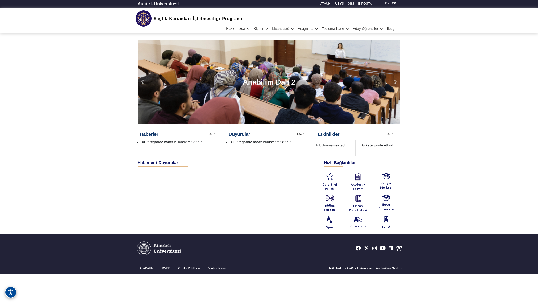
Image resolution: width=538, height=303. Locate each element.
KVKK (166, 268)
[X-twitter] (366, 248)
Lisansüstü (280, 29)
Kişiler (259, 29)
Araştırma (305, 29)
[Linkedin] (390, 248)
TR (394, 3)
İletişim (392, 29)
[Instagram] (374, 248)
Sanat (386, 226)
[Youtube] (382, 248)
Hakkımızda (235, 29)
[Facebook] (358, 248)
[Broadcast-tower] (398, 248)
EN (387, 3)
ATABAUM (147, 268)
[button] (142, 82)
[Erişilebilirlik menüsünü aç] (10, 292)
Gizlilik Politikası (189, 268)
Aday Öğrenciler (365, 29)
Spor (329, 227)
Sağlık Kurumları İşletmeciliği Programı (198, 18)
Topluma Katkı (333, 29)
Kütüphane (358, 226)
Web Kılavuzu (217, 268)
